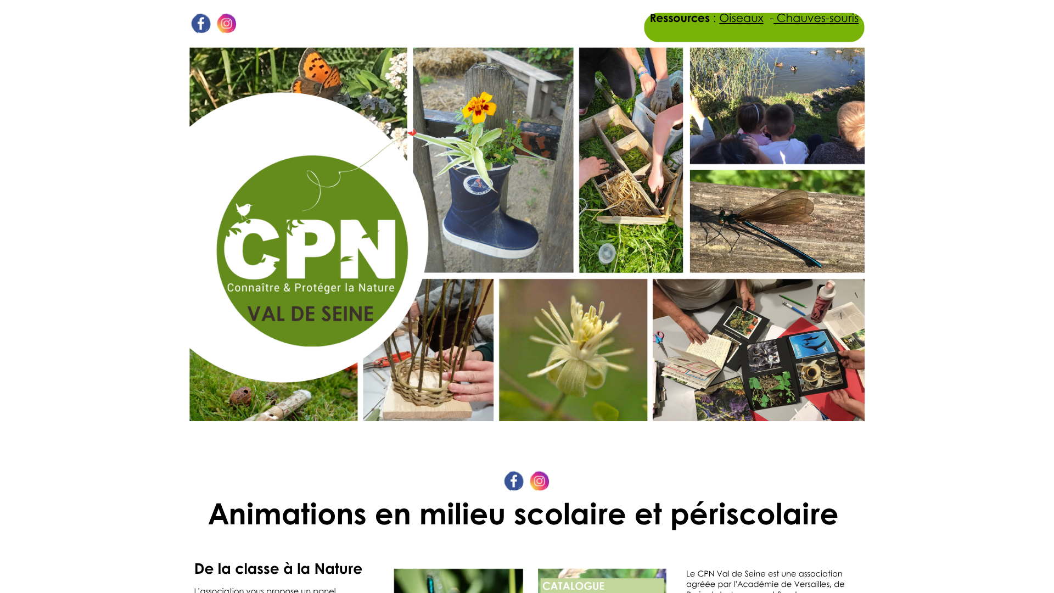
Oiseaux (741, 18)
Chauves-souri (813, 18)
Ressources (680, 18)
